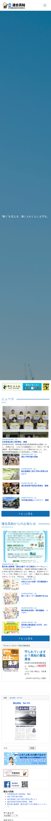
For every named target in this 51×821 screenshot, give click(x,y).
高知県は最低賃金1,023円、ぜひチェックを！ (34, 626)
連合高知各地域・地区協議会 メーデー (34, 611)
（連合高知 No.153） (15, 698)
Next (45, 386)
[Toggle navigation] (45, 5)
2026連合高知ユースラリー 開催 (35, 500)
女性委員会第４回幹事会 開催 (14, 442)
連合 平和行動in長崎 (29, 456)
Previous (5, 386)
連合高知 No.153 (21, 703)
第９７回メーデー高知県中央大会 (34, 596)
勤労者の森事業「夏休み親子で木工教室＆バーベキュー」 (25, 566)
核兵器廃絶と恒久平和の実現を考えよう (34, 472)
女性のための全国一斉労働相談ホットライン (34, 582)
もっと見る (27, 513)
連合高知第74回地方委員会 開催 (34, 485)
